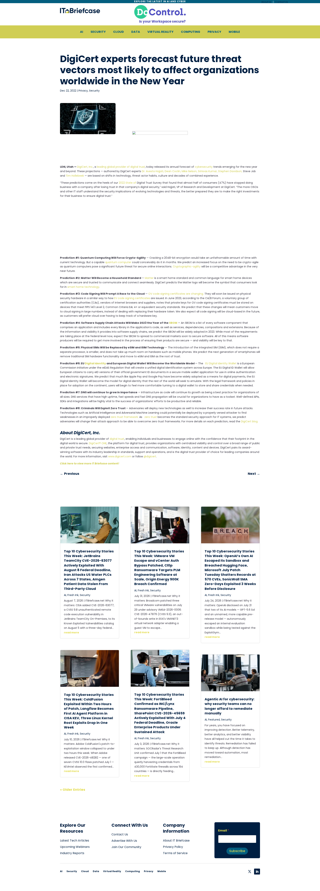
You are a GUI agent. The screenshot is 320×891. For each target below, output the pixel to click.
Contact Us (281, 2)
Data (96, 871)
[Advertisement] (160, 228)
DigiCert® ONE (98, 443)
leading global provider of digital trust (121, 167)
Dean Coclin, (173, 171)
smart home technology (83, 287)
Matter (149, 278)
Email (223, 830)
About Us (266, 2)
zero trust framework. (125, 417)
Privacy (83, 90)
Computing (132, 871)
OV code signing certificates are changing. (176, 294)
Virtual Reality (112, 871)
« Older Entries (72, 789)
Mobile (161, 871)
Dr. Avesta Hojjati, (153, 171)
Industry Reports (72, 853)
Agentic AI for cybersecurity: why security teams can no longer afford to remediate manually (229, 706)
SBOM (173, 323)
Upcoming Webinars (75, 847)
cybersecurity (204, 167)
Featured (214, 719)
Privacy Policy (173, 847)
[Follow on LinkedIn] (257, 872)
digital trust (117, 439)
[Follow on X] (250, 872)
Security (94, 90)
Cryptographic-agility (187, 266)
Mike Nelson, (189, 171)
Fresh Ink (73, 595)
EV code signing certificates (132, 298)
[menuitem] (81, 32)
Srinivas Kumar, (207, 171)
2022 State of (128, 183)
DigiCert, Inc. (85, 167)
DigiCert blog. (249, 421)
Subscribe (237, 851)
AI (65, 595)
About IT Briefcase (176, 840)
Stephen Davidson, (230, 171)
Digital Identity (95, 363)
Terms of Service (175, 853)
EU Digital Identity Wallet (220, 363)
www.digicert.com (119, 456)
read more (71, 632)
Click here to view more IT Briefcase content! (89, 463)
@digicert (150, 456)
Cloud (85, 871)
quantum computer (118, 262)
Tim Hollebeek (75, 176)
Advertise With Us (124, 841)
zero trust (150, 417)
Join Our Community (126, 847)
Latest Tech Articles (74, 840)
